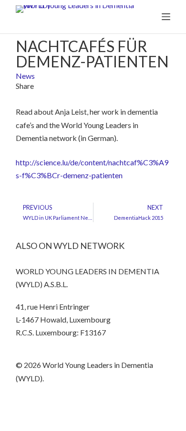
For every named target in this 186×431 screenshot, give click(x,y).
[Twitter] (28, 406)
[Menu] (166, 16)
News (25, 75)
